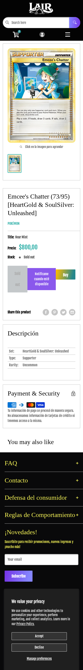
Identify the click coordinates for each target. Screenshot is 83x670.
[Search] (74, 22)
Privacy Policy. (25, 624)
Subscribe (19, 576)
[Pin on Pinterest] (54, 312)
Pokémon (14, 223)
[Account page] (42, 35)
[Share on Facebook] (46, 312)
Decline (39, 647)
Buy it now (65, 276)
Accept (39, 636)
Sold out (18, 279)
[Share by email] (72, 312)
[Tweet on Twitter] (63, 312)
